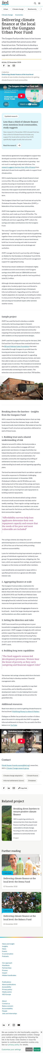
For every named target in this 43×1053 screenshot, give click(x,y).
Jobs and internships (9, 1013)
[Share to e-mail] (14, 66)
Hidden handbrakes (9, 975)
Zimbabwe (32, 780)
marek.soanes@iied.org (21, 765)
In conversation (7, 954)
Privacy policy (7, 989)
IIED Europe (6, 994)
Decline (29, 1049)
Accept (37, 1049)
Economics (19, 15)
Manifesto (5, 965)
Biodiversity (32, 9)
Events (4, 951)
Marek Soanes (7, 765)
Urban (5, 9)
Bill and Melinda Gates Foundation (16, 346)
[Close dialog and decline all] (41, 1031)
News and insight (8, 944)
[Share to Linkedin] (9, 66)
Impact (4, 973)
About (4, 1001)
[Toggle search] (35, 3)
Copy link (23, 788)
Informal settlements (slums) (13, 780)
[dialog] (21, 1041)
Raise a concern (7, 1006)
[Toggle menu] (39, 3)
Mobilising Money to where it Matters (25, 711)
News (4, 949)
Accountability (7, 1008)
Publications (6, 982)
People (4, 1011)
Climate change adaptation (13, 775)
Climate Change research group (17, 768)
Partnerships (6, 968)
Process (5, 970)
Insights (5, 946)
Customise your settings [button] (11, 1049)
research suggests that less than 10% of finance (18, 167)
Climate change (17, 9)
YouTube (13, 725)
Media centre (7, 992)
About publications (9, 984)
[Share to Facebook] (4, 66)
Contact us (6, 1003)
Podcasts (5, 956)
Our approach (7, 963)
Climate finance (32, 775)
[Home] (5, 3)
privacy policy (13, 1045)
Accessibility (6, 987)
